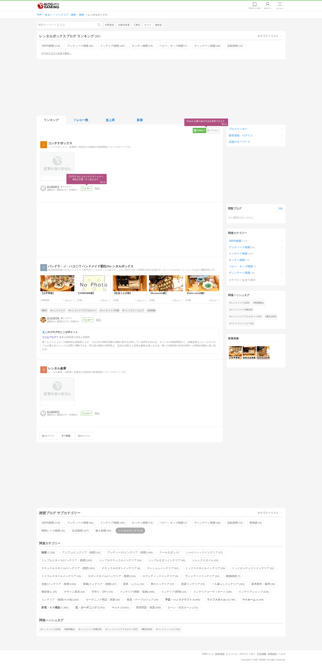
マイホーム (252, 599)
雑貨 (47, 552)
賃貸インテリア (192, 584)
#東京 (44, 310)
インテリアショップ (253, 591)
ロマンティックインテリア (160, 576)
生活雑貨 (80, 530)
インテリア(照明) (173, 591)
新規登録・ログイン (241, 135)
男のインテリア (162, 584)
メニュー (280, 8)
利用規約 (272, 654)
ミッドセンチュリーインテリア (252, 568)
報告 (97, 188)
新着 (140, 120)
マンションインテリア (162, 568)
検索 (100, 25)
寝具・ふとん (133, 584)
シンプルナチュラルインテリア (120, 560)
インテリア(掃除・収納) (137, 591)
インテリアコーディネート (212, 591)
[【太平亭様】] (235, 352)
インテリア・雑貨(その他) (59, 599)
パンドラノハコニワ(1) (242, 323)
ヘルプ (281, 654)
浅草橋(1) (259, 302)
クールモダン (168, 552)
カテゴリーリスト (268, 36)
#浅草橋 (151, 310)
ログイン (267, 8)
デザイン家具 (74, 591)
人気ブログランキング (48, 6)
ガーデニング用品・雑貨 (102, 599)
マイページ (232, 654)
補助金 (158, 25)
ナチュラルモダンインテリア (120, 568)
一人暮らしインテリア (228, 584)
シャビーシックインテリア (204, 552)
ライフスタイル (220, 599)
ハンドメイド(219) (240, 302)
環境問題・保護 (148, 607)
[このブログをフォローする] (86, 188)
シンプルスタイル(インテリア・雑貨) (66, 560)
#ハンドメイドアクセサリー (83, 310)
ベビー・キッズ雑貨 (172, 45)
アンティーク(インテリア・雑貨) (129, 552)
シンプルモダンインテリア (166, 560)
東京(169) (271, 316)
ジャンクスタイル (205, 560)
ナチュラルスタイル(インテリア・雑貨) (67, 568)
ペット (120, 607)
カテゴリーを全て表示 (242, 280)
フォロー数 (80, 120)
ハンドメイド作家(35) (241, 309)
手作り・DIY (102, 591)
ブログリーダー (238, 129)
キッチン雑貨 (142, 45)
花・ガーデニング (89, 607)
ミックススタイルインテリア (204, 568)
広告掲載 (261, 654)
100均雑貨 (50, 45)
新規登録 (220, 654)
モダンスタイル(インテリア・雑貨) (111, 576)
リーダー (254, 8)
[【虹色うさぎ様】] (249, 352)
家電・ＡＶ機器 (54, 607)
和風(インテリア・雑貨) (99, 584)
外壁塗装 (109, 25)
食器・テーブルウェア (142, 599)
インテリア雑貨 (112, 45)
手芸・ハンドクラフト (182, 599)
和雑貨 (255, 522)
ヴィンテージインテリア (202, 576)
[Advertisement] (161, 86)
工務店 (136, 25)
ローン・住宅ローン (182, 607)
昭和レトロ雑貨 (52, 530)
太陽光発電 (124, 25)
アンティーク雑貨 (80, 45)
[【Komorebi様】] (263, 352)
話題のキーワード (239, 141)
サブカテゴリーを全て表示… (56, 53)
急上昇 (110, 120)
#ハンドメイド (57, 310)
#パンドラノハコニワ (133, 310)
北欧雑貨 (234, 45)
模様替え (48, 591)
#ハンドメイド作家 (109, 310)
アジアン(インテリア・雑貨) (81, 552)
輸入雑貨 (103, 530)
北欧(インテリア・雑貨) (58, 584)
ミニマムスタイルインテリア (60, 576)
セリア (147, 25)
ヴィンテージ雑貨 (207, 45)
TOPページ (208, 654)
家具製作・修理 (262, 584)
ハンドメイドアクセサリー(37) (246, 316)
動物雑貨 (232, 576)
